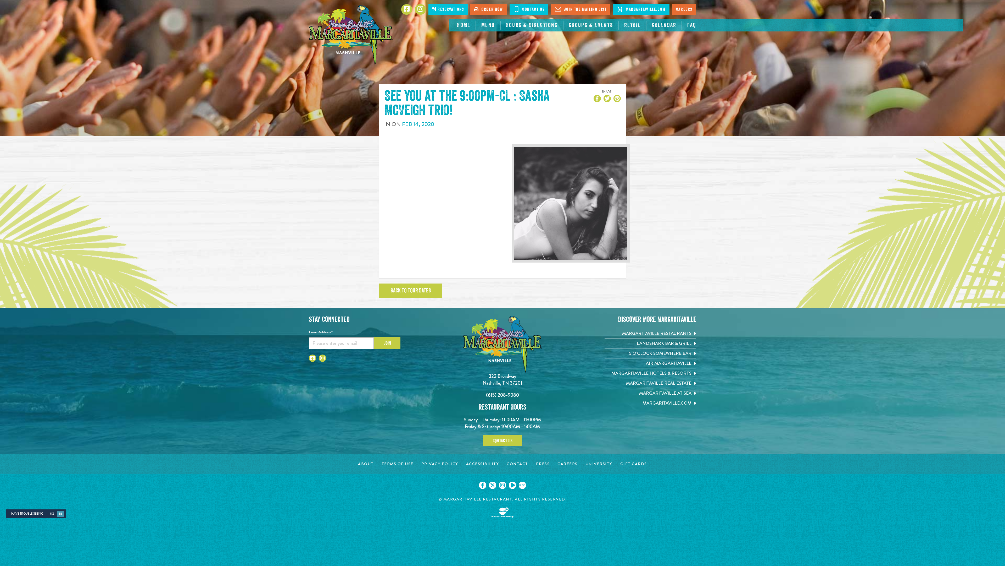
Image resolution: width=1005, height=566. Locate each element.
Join (387, 343)
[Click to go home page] (351, 35)
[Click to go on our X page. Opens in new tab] (492, 485)
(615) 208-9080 (502, 395)
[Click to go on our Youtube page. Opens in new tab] (512, 485)
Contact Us (533, 9)
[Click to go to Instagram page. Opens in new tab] (322, 358)
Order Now (491, 9)
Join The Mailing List (584, 9)
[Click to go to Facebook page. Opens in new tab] (312, 358)
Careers (684, 9)
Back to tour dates (410, 290)
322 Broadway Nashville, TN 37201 (502, 380)
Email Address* (321, 332)
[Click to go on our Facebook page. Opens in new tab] (482, 485)
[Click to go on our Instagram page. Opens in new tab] (502, 485)
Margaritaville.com (644, 9)
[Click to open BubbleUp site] (502, 512)
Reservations (450, 9)
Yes (52, 513)
